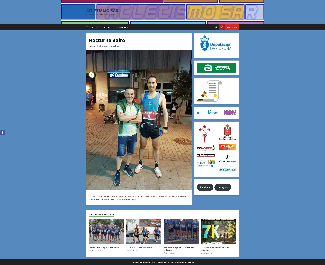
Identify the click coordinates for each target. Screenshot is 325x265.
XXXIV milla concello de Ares (143, 231)
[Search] (216, 27)
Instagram (223, 187)
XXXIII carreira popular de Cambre (106, 231)
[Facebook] (2, 132)
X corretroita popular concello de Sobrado (181, 231)
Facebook (205, 187)
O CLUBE (107, 27)
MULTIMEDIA (121, 27)
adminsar (92, 46)
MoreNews (176, 262)
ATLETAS (95, 27)
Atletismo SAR (102, 10)
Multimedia (232, 27)
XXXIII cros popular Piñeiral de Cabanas (218, 231)
